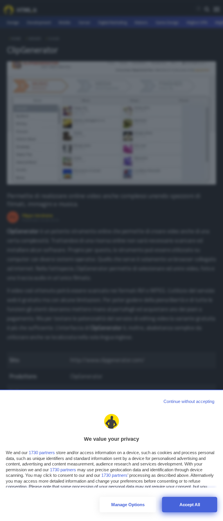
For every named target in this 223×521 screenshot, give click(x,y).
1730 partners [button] (42, 452)
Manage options (128, 504)
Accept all (189, 504)
